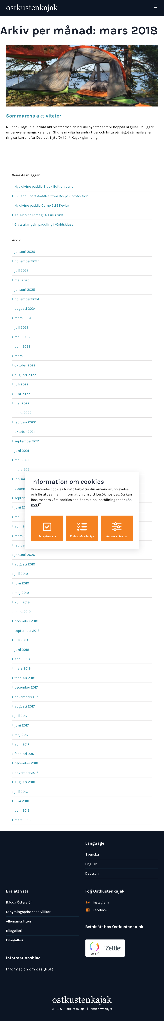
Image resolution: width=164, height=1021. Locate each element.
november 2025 (26, 261)
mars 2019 (22, 612)
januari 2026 (24, 252)
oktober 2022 (25, 365)
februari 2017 (24, 754)
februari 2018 (24, 678)
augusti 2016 (24, 782)
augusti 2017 (24, 706)
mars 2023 (22, 356)
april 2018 (22, 659)
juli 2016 (21, 792)
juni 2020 (22, 507)
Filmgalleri (14, 940)
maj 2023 (22, 337)
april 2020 (22, 526)
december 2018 (26, 621)
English (91, 864)
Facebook (100, 910)
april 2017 (21, 744)
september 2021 (26, 441)
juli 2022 (21, 384)
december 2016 (26, 763)
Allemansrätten (18, 921)
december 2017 (26, 687)
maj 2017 (21, 735)
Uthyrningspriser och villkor (28, 912)
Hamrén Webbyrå (100, 1009)
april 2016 (22, 810)
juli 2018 (21, 640)
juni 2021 (21, 451)
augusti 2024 (25, 308)
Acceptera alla (47, 536)
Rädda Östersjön (19, 902)
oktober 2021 (24, 432)
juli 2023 (21, 327)
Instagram (101, 902)
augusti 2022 (25, 375)
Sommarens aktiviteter (33, 116)
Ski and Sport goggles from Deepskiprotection (51, 196)
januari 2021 (24, 479)
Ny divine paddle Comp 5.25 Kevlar (41, 205)
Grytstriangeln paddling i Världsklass (43, 224)
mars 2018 (22, 668)
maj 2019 (21, 593)
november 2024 (26, 299)
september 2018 (27, 631)
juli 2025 (21, 271)
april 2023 (22, 346)
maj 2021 (21, 460)
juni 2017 (21, 725)
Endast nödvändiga (82, 536)
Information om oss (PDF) (29, 969)
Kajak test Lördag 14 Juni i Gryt (38, 215)
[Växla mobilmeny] (156, 6)
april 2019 (22, 602)
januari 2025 (24, 290)
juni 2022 (22, 394)
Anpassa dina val (116, 536)
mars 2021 (22, 470)
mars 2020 (22, 536)
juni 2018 (21, 650)
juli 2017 (20, 716)
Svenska (92, 854)
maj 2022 (22, 403)
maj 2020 (22, 517)
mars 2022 (22, 413)
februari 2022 (25, 422)
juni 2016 (21, 801)
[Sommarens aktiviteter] (82, 75)
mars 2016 (22, 820)
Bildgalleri (14, 931)
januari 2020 (24, 555)
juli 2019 (21, 574)
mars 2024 (22, 318)
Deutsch (92, 873)
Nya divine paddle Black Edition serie (43, 186)
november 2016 (26, 773)
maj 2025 (22, 280)
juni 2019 (21, 583)
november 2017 (26, 697)
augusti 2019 (24, 564)
